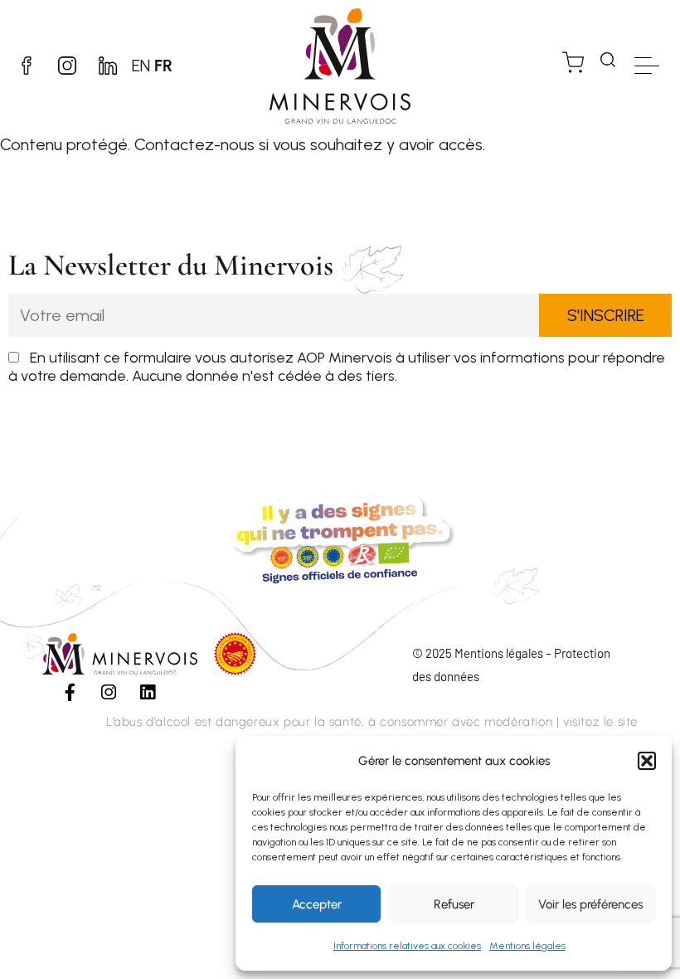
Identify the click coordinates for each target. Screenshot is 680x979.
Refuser (454, 904)
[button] (647, 761)
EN (141, 65)
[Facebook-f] (69, 692)
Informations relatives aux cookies (407, 946)
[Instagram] (108, 692)
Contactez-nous (194, 144)
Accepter (317, 904)
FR (163, 65)
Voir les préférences (590, 904)
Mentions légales (527, 946)
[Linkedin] (147, 692)
